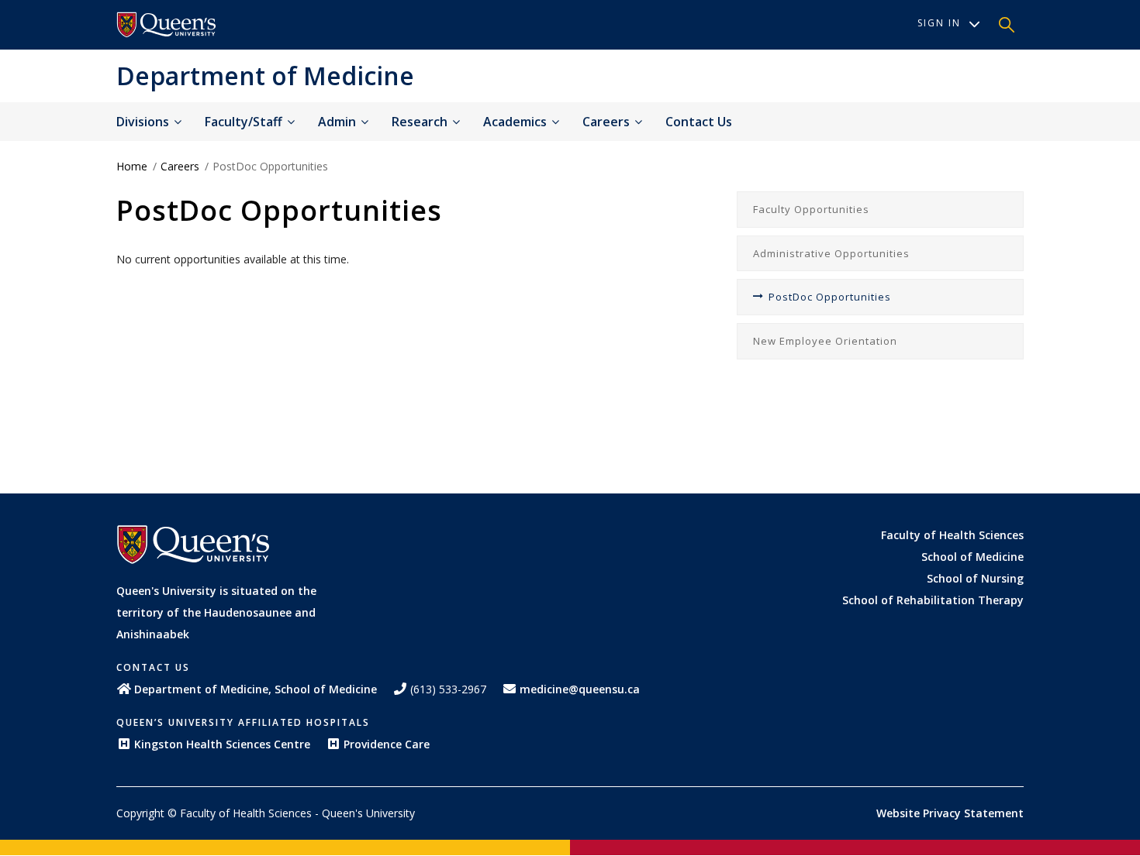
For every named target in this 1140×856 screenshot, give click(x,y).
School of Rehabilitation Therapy (933, 600)
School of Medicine (972, 556)
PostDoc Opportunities (830, 297)
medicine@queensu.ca (580, 689)
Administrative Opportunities (831, 253)
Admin (338, 121)
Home (131, 166)
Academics (516, 121)
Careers (607, 121)
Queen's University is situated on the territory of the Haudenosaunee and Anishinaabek (216, 612)
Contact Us (698, 121)
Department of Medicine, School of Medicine (255, 689)
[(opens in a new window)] (166, 25)
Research (421, 121)
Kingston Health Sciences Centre (222, 744)
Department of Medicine (265, 75)
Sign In (939, 22)
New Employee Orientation (825, 341)
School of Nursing (975, 578)
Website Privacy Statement (950, 813)
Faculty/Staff (245, 121)
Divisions (144, 121)
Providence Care (387, 744)
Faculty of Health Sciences (952, 535)
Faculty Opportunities (811, 209)
